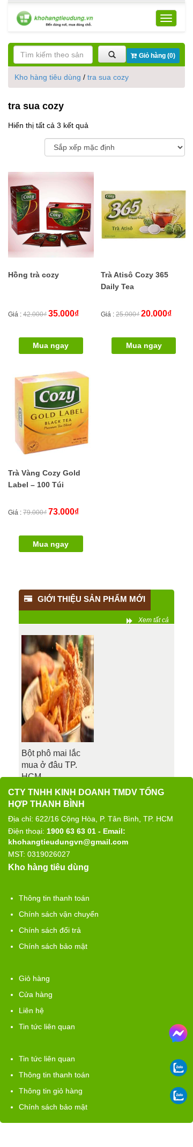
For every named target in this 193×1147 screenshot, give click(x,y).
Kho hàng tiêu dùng (47, 77)
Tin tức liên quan (47, 1026)
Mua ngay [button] (51, 345)
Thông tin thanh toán (54, 898)
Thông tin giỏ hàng (51, 1090)
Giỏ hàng (34, 978)
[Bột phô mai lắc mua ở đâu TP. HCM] (57, 688)
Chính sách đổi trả (50, 930)
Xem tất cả (153, 620)
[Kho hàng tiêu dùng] (54, 18)
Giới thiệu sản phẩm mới (91, 598)
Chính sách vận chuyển (59, 914)
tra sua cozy (108, 77)
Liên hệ (31, 1010)
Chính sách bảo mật (53, 946)
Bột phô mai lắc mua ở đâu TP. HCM (50, 765)
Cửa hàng (36, 994)
